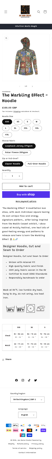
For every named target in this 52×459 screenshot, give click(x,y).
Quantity (6, 170)
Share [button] (8, 359)
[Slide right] (32, 86)
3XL (37, 128)
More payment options (26, 201)
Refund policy (23, 444)
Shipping (17, 111)
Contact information (27, 453)
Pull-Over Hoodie (37, 164)
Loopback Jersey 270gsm (19, 146)
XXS (7, 122)
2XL (26, 128)
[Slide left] (19, 86)
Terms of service (19, 448)
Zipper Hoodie (12, 164)
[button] (6, 12)
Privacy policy (38, 444)
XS (18, 122)
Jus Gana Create (24, 440)
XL (15, 128)
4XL (7, 135)
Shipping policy (35, 448)
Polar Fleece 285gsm (16, 153)
